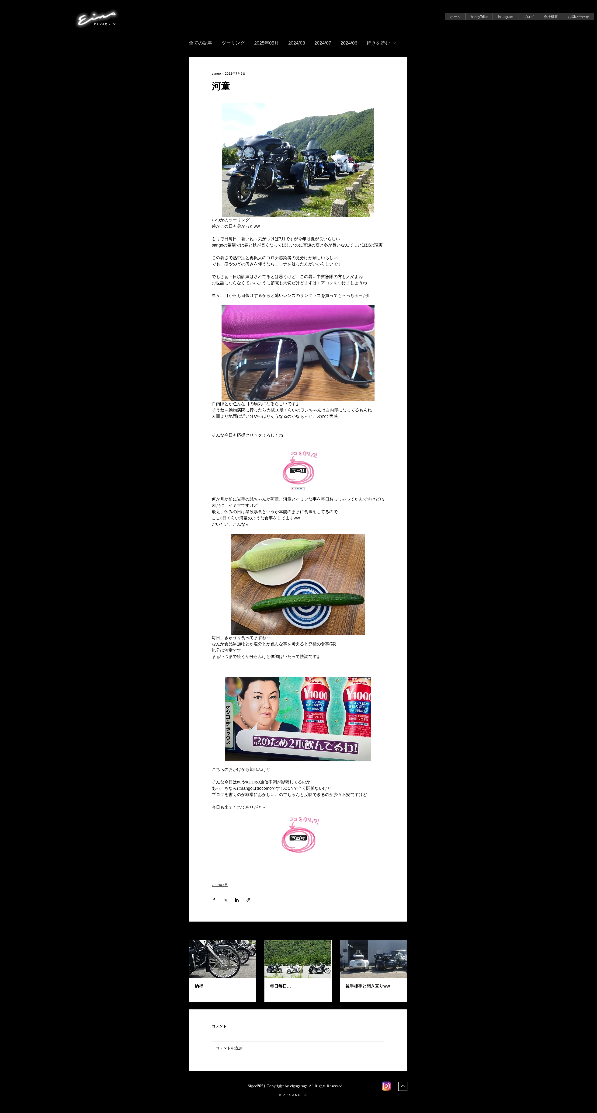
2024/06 (348, 42)
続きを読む (378, 42)
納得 (199, 986)
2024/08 (296, 42)
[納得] (222, 959)
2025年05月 (266, 42)
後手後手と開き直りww (368, 986)
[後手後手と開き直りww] (373, 959)
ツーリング (233, 42)
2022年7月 (220, 885)
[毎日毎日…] (297, 959)
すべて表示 (399, 931)
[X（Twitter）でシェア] (225, 900)
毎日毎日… (280, 986)
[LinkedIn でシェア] (237, 900)
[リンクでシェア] (248, 900)
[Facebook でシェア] (214, 900)
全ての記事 (200, 42)
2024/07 (322, 42)
